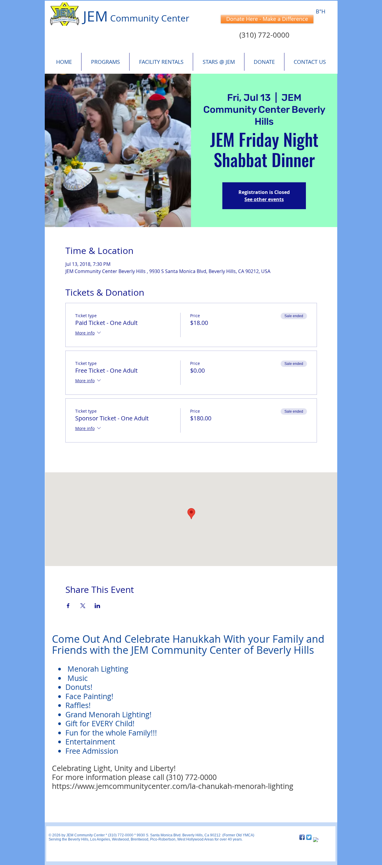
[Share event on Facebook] (68, 605)
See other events (264, 199)
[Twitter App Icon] (309, 837)
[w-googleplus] (315, 840)
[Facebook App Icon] (302, 837)
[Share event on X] (83, 605)
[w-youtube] (322, 837)
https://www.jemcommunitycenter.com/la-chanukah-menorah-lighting (172, 786)
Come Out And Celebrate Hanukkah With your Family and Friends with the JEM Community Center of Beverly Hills (188, 644)
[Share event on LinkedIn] (97, 605)
